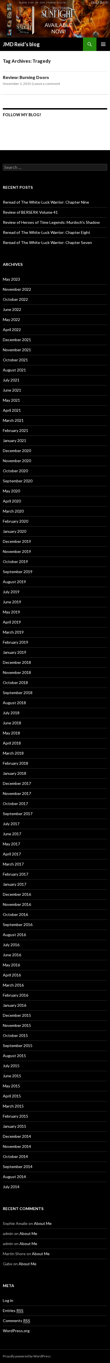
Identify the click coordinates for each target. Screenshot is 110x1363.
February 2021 (15, 430)
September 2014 (17, 1166)
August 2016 (14, 934)
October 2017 (15, 803)
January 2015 (14, 1126)
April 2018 (12, 743)
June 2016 (12, 954)
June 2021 (12, 390)
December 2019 (17, 541)
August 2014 (14, 1176)
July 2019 (11, 591)
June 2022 (12, 309)
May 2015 (11, 1085)
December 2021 (17, 339)
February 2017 (15, 874)
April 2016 (12, 975)
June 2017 (12, 833)
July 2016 (11, 944)
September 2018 (17, 692)
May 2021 (11, 400)
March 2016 (13, 985)
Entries (13, 1310)
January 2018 (14, 773)
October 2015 (15, 1035)
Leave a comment (46, 84)
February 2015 (15, 1116)
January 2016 (14, 1005)
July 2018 (11, 712)
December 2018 (17, 662)
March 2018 (13, 753)
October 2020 (15, 470)
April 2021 (12, 410)
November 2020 (17, 460)
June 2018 (12, 722)
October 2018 (15, 682)
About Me (43, 1223)
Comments (16, 1320)
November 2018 (17, 672)
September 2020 (17, 480)
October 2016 (15, 914)
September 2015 (17, 1045)
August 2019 (14, 581)
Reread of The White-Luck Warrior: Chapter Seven (47, 242)
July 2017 (11, 823)
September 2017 (17, 813)
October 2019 (15, 561)
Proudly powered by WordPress (27, 1356)
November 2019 (17, 551)
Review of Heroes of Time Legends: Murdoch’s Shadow (51, 222)
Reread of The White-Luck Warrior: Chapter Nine (46, 202)
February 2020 (15, 521)
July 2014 (11, 1186)
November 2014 (17, 1146)
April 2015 (12, 1096)
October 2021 (15, 359)
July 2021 (11, 380)
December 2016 (17, 894)
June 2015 (12, 1075)
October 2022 (15, 299)
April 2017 (12, 854)
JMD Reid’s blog (21, 44)
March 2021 (13, 420)
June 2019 (12, 601)
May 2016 (11, 964)
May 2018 (11, 733)
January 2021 (14, 440)
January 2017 (14, 884)
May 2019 (11, 612)
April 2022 (12, 329)
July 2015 (11, 1065)
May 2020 (11, 491)
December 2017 (17, 783)
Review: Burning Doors (26, 77)
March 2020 (13, 511)
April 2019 (12, 622)
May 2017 (11, 843)
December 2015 (17, 1015)
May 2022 (11, 319)
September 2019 (17, 571)
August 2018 (14, 702)
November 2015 (17, 1025)
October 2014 (15, 1156)
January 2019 (14, 652)
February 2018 (15, 763)
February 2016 (15, 995)
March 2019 (13, 632)
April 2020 (12, 501)
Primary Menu (103, 44)
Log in (8, 1300)
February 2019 (15, 642)
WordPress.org (16, 1330)
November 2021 (17, 349)
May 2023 (11, 279)
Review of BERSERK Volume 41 (30, 212)
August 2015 (14, 1055)
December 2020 (17, 450)
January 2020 (14, 531)
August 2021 (14, 370)
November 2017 (17, 793)
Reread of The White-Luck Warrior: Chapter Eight (46, 232)
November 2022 (17, 289)
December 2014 (17, 1136)
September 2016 (17, 924)
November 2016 (17, 904)
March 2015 (13, 1106)
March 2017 (13, 864)
